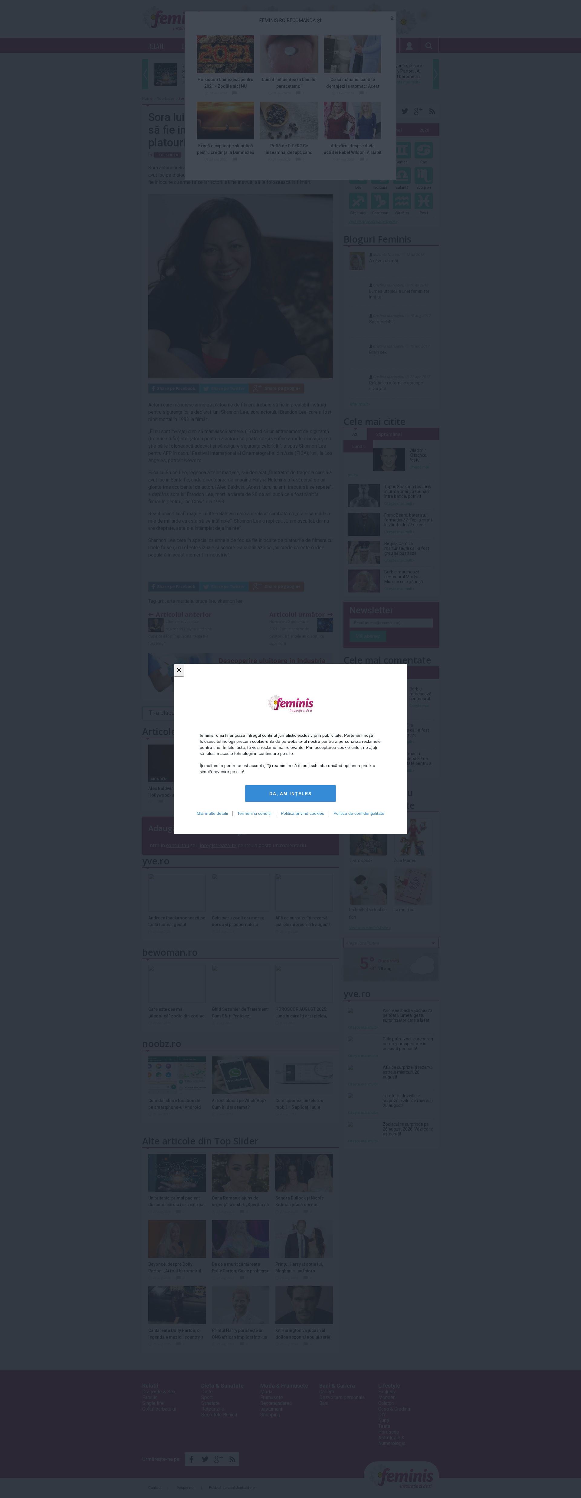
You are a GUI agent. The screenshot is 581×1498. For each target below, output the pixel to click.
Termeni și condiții (254, 813)
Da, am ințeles (290, 793)
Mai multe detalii (212, 813)
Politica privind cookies (302, 813)
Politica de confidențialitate (358, 813)
